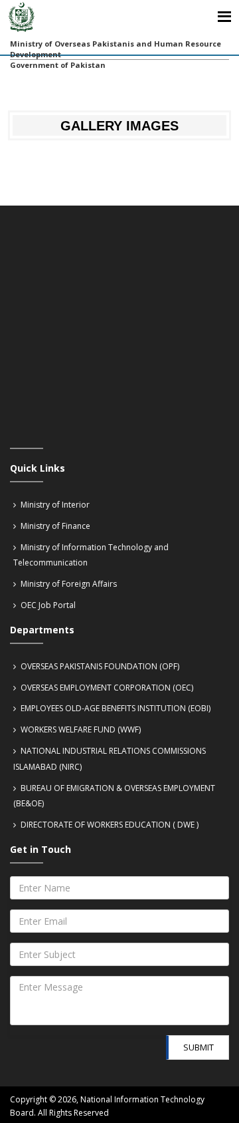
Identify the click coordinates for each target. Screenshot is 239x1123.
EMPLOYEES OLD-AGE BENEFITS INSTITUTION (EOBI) (114, 708)
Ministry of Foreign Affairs (68, 583)
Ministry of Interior (54, 504)
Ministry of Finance (54, 526)
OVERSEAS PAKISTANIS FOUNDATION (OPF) (99, 666)
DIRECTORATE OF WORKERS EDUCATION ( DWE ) (109, 824)
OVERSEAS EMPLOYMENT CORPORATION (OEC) (106, 687)
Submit (198, 1047)
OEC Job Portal (47, 605)
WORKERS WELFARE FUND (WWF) (80, 729)
